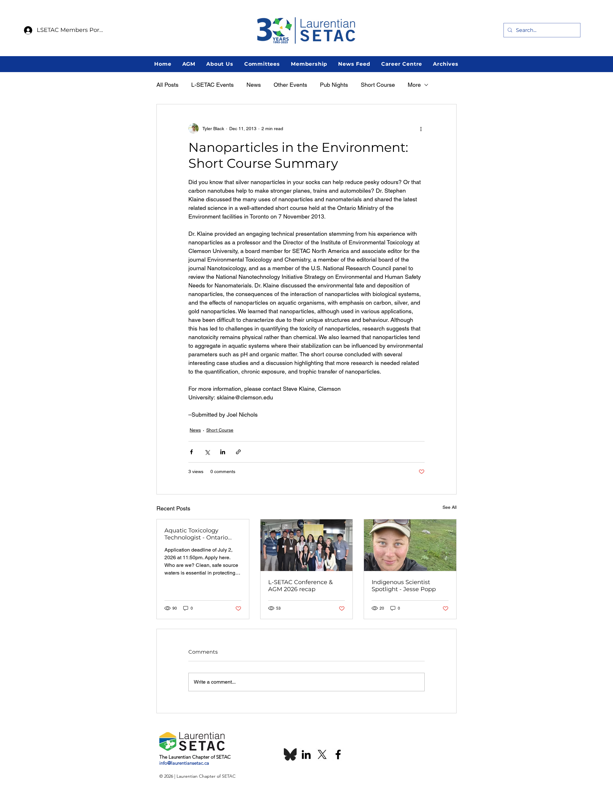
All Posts (167, 84)
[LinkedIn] (306, 754)
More (414, 84)
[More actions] (421, 128)
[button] (189, 64)
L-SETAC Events (212, 84)
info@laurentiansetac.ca (184, 763)
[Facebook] (338, 754)
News (253, 84)
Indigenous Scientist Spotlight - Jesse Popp (404, 586)
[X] (322, 754)
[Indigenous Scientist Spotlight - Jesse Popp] (410, 545)
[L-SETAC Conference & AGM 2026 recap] (307, 545)
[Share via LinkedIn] (223, 452)
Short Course (378, 84)
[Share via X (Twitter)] (207, 452)
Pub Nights (334, 84)
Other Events (290, 84)
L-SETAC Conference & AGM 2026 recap (300, 586)
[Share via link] (238, 452)
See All (450, 507)
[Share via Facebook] (191, 452)
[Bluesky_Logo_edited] (290, 754)
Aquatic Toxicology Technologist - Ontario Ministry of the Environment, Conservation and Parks (198, 534)
